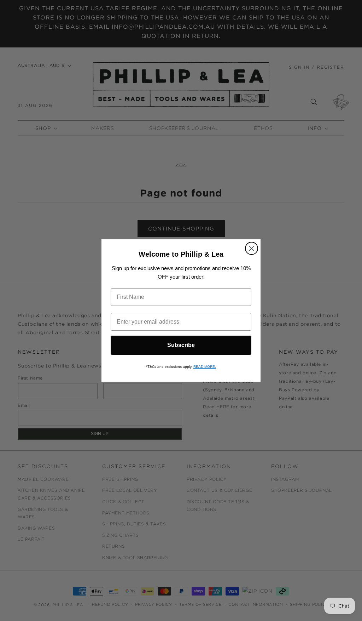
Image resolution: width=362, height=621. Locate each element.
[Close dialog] (251, 248)
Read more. (204, 367)
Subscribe (181, 345)
